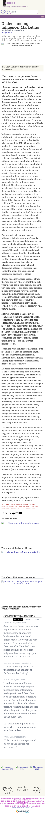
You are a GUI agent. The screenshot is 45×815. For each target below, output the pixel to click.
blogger (21, 509)
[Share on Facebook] (3, 513)
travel (13, 509)
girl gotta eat (24, 506)
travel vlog (30, 509)
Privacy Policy (29, 807)
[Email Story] (17, 513)
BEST (37, 619)
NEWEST (28, 619)
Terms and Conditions (18, 807)
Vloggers (5, 504)
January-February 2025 (7, 790)
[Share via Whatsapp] (10, 513)
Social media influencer (19, 504)
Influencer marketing (9, 506)
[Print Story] (13, 513)
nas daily (35, 506)
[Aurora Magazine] (23, 3)
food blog (5, 509)
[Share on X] (6, 513)
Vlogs (32, 504)
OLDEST (18, 619)
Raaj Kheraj (7, 32)
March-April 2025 (22, 789)
